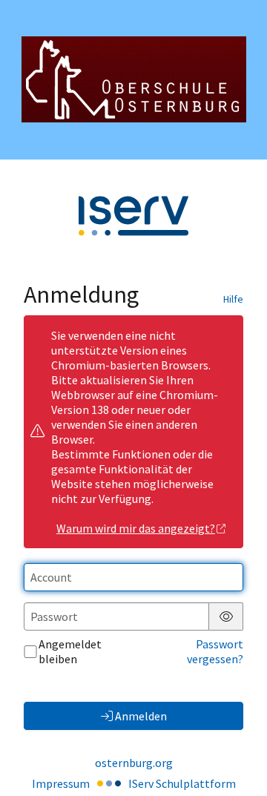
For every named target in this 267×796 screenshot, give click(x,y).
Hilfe (233, 299)
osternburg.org (134, 762)
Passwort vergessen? (215, 651)
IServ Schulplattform (182, 783)
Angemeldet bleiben (70, 651)
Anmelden (141, 715)
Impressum (61, 783)
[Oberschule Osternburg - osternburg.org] (134, 79)
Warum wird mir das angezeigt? (135, 528)
